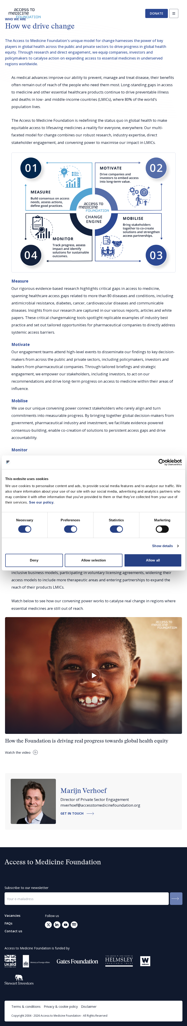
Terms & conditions (26, 1006)
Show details (162, 546)
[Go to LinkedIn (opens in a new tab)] (57, 924)
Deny (34, 560)
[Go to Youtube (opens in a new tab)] (65, 924)
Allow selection (93, 560)
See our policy (41, 502)
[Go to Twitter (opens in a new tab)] (48, 924)
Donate (156, 13)
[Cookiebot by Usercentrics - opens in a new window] (162, 462)
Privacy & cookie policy (61, 1006)
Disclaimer (88, 1006)
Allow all (153, 560)
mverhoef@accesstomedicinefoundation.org (100, 805)
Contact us (13, 931)
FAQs (8, 923)
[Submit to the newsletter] (176, 898)
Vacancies (12, 915)
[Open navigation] (173, 13)
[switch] (70, 529)
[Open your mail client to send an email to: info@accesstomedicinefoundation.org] (74, 924)
